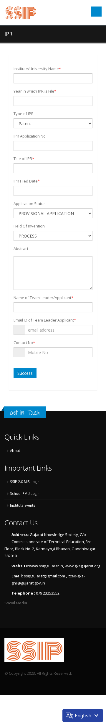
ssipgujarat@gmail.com (45, 576)
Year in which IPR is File (35, 91)
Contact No (24, 342)
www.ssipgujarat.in (46, 566)
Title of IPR (24, 158)
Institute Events (22, 505)
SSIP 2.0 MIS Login (24, 481)
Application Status (30, 203)
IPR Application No (30, 136)
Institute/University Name (37, 68)
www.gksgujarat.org (82, 566)
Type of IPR (24, 113)
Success (25, 373)
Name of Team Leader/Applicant (43, 297)
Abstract (21, 248)
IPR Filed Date (27, 181)
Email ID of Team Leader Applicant (45, 320)
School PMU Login (24, 493)
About (15, 450)
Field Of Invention (29, 226)
